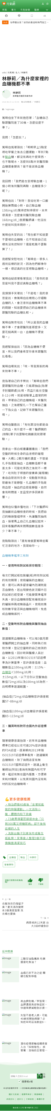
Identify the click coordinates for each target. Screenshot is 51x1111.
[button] (47, 9)
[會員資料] (42, 4)
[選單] (47, 4)
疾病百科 (10, 1099)
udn (4, 72)
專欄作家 (41, 1099)
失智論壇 (25, 9)
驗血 (8, 157)
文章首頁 (30, 1099)
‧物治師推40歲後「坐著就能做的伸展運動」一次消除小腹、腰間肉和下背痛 (24, 809)
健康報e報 (27, 1081)
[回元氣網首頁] (11, 3)
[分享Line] (19, 15)
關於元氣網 (14, 1094)
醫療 (36, 9)
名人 (17, 72)
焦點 (4, 9)
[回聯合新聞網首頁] (4, 4)
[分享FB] (6, 15)
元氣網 (11, 72)
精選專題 (38, 1094)
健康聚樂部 (26, 1094)
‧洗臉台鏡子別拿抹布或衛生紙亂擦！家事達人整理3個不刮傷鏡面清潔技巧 (25, 838)
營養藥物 (8, 864)
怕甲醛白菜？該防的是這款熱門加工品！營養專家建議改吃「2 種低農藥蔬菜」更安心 (29, 22)
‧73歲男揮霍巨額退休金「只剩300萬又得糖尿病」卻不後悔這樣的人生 (25, 823)
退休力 (20, 1099)
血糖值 (6, 672)
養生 (13, 9)
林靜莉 (33, 857)
